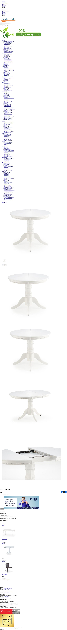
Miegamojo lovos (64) (7, 53)
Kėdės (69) (6, 64)
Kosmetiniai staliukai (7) (8, 60)
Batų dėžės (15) (6, 79)
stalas (4, 579)
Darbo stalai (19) (7, 96)
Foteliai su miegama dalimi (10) (9, 51)
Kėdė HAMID (4, 574)
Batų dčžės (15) (6, 93)
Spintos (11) (6, 84)
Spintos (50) (6, 80)
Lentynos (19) (6, 89)
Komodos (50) (6, 58)
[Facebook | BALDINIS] (4, 629)
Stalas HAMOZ (4, 539)
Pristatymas (4, 2)
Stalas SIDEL (4, 556)
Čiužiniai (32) (6, 94)
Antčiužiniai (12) (7, 172)
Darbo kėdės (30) (7, 74)
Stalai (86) (6, 63)
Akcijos (3, 6)
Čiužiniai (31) (6, 55)
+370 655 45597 (6, 592)
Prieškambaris (4, 157)
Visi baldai (4, 91)
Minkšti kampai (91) (7, 48)
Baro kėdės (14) (6, 92)
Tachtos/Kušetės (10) (7, 195)
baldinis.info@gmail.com (8, 588)
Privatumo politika (5, 3)
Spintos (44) (6, 57)
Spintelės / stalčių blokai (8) (8, 85)
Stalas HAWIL (4, 202)
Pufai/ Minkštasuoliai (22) (8, 52)
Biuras (3, 82)
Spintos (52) (6, 71)
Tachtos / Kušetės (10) (7, 54)
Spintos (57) (6, 111)
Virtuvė (3, 141)
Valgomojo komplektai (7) (8, 43)
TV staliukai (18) (7, 44)
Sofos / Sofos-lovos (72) (8, 49)
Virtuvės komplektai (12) (8, 61)
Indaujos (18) (6, 125)
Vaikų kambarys (4, 66)
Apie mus (3, 1)
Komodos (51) (6, 81)
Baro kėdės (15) (6, 65)
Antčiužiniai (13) (7, 56)
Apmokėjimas (4, 10)
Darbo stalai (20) (7, 83)
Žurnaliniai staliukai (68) (8, 46)
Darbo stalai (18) (7, 73)
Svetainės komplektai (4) (8, 42)
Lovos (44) (6, 103)
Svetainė (3, 40)
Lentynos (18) (6, 47)
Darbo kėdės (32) (7, 95)
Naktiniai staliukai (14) (7, 59)
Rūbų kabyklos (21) (7, 87)
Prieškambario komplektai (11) (9, 77)
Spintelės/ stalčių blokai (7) (8, 112)
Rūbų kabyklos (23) (7, 78)
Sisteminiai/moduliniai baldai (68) (9, 41)
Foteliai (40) (6, 50)
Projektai (3, 4)
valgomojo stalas (7, 579)
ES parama (4, 5)
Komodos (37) (6, 72)
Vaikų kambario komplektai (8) (9, 70)
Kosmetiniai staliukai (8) (8, 101)
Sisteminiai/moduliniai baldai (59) (9, 109)
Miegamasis (4, 133)
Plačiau (3, 525)
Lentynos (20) (6, 102)
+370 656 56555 (6, 589)
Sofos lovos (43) (6, 148)
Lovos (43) (6, 67)
